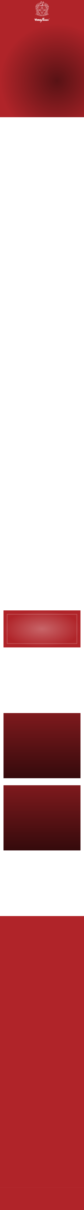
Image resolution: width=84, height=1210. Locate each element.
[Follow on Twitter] (32, 1203)
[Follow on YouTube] (41, 1203)
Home (33, 96)
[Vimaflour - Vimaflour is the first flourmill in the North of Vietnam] (42, 11)
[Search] (14, 11)
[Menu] (6, 11)
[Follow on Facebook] (23, 1203)
